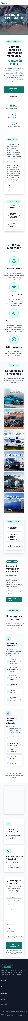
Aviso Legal (14, 936)
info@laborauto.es (13, 867)
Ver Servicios (14, 96)
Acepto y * (15, 937)
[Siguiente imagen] (25, 20)
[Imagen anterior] (3, 20)
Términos (3, 1014)
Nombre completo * (11, 897)
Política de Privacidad (10, 1014)
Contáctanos (14, 778)
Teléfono (8, 928)
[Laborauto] (5, 2)
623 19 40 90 (14, 862)
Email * (7, 921)
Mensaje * (8, 904)
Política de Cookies (21, 1014)
